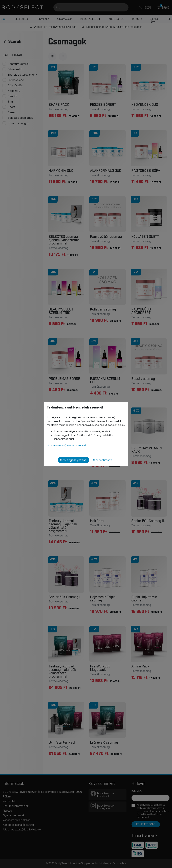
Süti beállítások (102, 460)
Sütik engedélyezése (73, 460)
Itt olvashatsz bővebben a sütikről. (67, 445)
